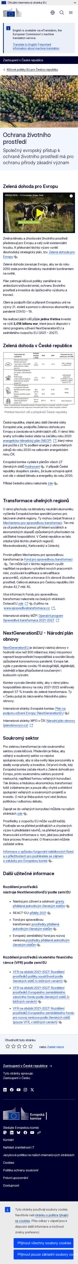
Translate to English (25, 44)
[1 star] (8, 1046)
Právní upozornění (15, 1178)
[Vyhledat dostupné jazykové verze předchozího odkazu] (15, 257)
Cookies (8, 1163)
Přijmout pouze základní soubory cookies (45, 1254)
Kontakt (8, 1140)
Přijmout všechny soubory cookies (44, 1243)
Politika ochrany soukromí (20, 1170)
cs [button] (52, 12)
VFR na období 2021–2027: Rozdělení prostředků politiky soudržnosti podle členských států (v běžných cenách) (38, 976)
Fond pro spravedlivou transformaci (48, 559)
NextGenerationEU (16, 648)
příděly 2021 (38, 913)
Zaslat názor (55, 1047)
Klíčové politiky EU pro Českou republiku (32, 69)
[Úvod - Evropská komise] (12, 12)
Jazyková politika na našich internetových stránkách (38, 1155)
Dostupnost (11, 1185)
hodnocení (32, 466)
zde (50, 483)
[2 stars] (10, 1046)
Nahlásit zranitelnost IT (18, 1147)
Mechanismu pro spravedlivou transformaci (32, 523)
